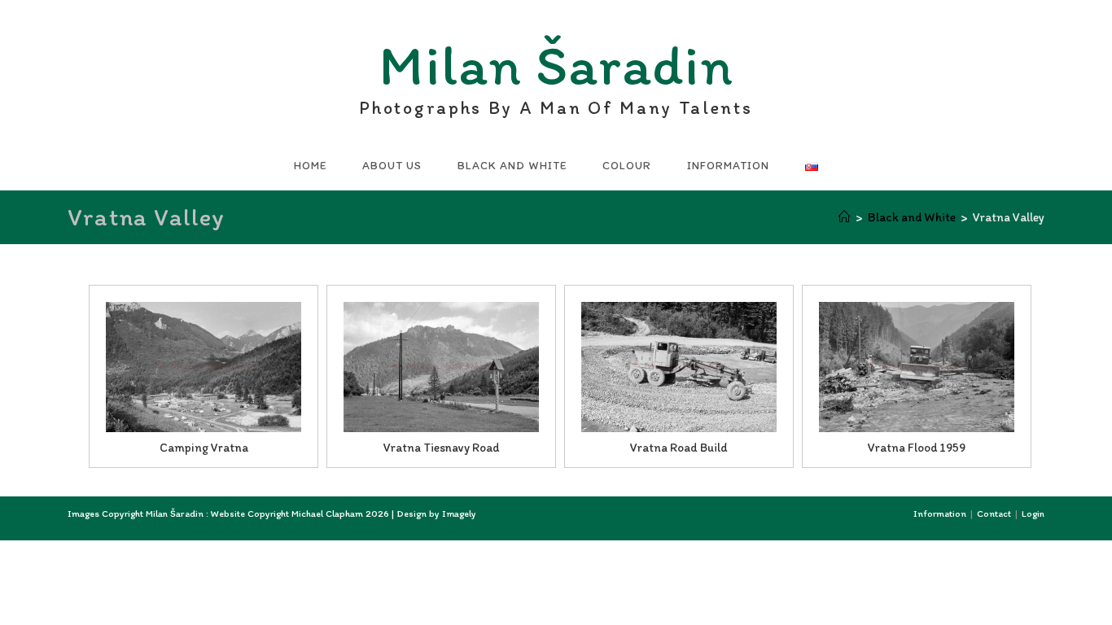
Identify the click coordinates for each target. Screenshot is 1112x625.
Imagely (459, 513)
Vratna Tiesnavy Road (441, 447)
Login (1033, 513)
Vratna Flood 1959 (916, 447)
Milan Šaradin (555, 69)
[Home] (844, 217)
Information (939, 513)
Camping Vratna (204, 447)
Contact (994, 513)
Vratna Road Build (679, 447)
